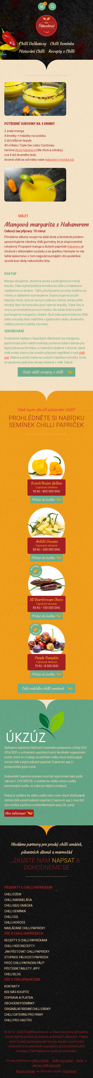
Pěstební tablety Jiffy (22, 968)
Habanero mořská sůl (59, 159)
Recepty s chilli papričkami (25, 940)
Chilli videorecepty (19, 946)
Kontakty (12, 986)
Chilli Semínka (62, 43)
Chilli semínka (15, 911)
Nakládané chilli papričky (24, 928)
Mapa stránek (25, 1071)
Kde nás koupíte (16, 992)
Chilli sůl (11, 917)
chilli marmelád (62, 1060)
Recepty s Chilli (61, 51)
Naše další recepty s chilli (43, 371)
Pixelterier (70, 1071)
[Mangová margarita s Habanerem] (35, 100)
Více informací (15, 813)
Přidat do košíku (43, 499)
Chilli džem (12, 894)
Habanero (74, 246)
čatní (79, 1060)
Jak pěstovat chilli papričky (27, 951)
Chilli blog (12, 974)
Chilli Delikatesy (32, 43)
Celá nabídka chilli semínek (43, 688)
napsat (63, 860)
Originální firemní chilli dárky (27, 1009)
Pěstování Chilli (32, 51)
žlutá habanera (25, 150)
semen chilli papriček (46, 1065)
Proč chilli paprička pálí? (24, 963)
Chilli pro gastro (18, 1020)
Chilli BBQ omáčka (18, 905)
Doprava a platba (18, 997)
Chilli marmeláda (18, 900)
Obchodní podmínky (19, 1003)
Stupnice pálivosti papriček (26, 957)
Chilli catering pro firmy (23, 1014)
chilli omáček (40, 1060)
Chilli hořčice (15, 922)
